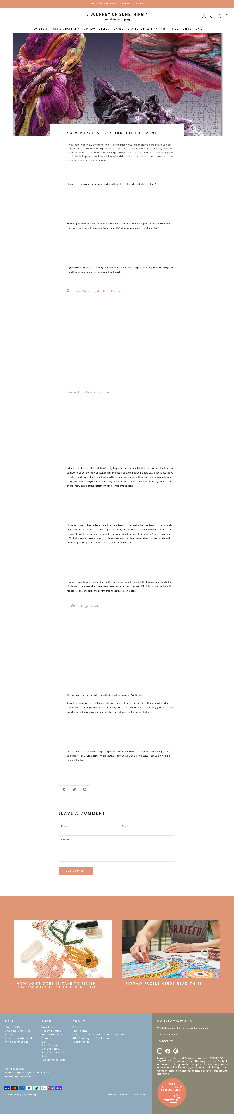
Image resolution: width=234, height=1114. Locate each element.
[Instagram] (159, 1051)
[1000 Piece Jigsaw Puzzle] (117, 635)
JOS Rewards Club (53, 1059)
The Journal (80, 1031)
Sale (44, 1056)
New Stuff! (48, 1027)
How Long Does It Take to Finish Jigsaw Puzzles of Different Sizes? (59, 985)
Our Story (78, 1027)
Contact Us (12, 1027)
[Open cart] (227, 16)
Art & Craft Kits (51, 1034)
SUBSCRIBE (166, 1041)
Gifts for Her (49, 1045)
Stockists (11, 1034)
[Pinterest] (175, 1051)
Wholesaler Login (16, 1041)
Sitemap (141, 1094)
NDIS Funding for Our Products (92, 1038)
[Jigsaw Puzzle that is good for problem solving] (117, 323)
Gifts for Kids (50, 1049)
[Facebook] (168, 1051)
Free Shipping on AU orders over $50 (117, 3)
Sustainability (81, 1041)
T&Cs (132, 1094)
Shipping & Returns (18, 1031)
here (119, 148)
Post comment (76, 871)
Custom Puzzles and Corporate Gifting (98, 1034)
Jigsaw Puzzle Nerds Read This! (163, 983)
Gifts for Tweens (52, 1052)
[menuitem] (40, 28)
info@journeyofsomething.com (32, 1072)
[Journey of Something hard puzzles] (117, 423)
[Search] (219, 16)
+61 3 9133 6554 (24, 1076)
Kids (44, 1041)
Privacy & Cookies (117, 1094)
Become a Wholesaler (20, 1038)
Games (46, 1038)
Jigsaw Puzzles (51, 1031)
